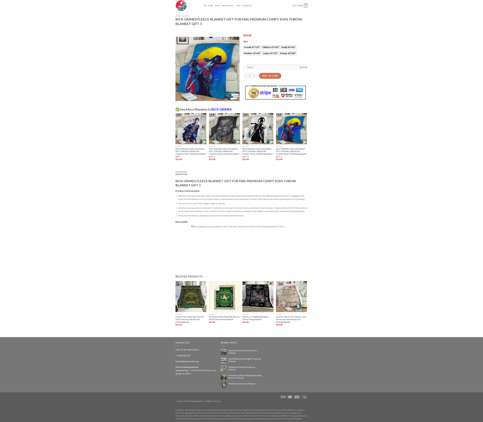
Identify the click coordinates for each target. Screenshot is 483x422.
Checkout (247, 6)
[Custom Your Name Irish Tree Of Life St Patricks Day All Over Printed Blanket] (191, 296)
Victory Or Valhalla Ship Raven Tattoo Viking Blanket (255, 317)
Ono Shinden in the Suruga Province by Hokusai (244, 360)
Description (181, 174)
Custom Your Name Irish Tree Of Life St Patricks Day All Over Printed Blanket (189, 319)
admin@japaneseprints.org (186, 361)
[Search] (205, 5)
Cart (238, 6)
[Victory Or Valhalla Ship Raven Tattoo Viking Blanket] (257, 296)
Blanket (185, 16)
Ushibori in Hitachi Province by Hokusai (241, 368)
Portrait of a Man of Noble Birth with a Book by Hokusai (245, 376)
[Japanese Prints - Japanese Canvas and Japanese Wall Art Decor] (188, 5)
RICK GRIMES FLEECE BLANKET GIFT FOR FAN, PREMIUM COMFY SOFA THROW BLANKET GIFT (190, 153)
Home (210, 6)
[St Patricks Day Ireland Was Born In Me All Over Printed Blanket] (224, 296)
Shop (217, 6)
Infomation (227, 6)
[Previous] (175, 307)
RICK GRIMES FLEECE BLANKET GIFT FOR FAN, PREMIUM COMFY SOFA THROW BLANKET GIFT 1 (291, 153)
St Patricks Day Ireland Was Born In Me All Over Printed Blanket (224, 317)
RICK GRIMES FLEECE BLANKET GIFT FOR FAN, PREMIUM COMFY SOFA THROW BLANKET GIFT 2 (224, 153)
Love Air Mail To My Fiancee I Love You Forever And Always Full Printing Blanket (291, 319)
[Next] (307, 307)
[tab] (181, 174)
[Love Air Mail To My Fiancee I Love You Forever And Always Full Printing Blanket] (291, 296)
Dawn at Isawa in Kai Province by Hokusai (242, 351)
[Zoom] (178, 97)
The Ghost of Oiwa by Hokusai (241, 383)
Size (245, 41)
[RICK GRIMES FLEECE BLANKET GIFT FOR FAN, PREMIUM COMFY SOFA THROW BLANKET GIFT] (191, 128)
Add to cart (270, 75)
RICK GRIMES (221, 109)
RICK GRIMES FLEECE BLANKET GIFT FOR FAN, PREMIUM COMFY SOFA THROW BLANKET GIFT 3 (257, 153)
